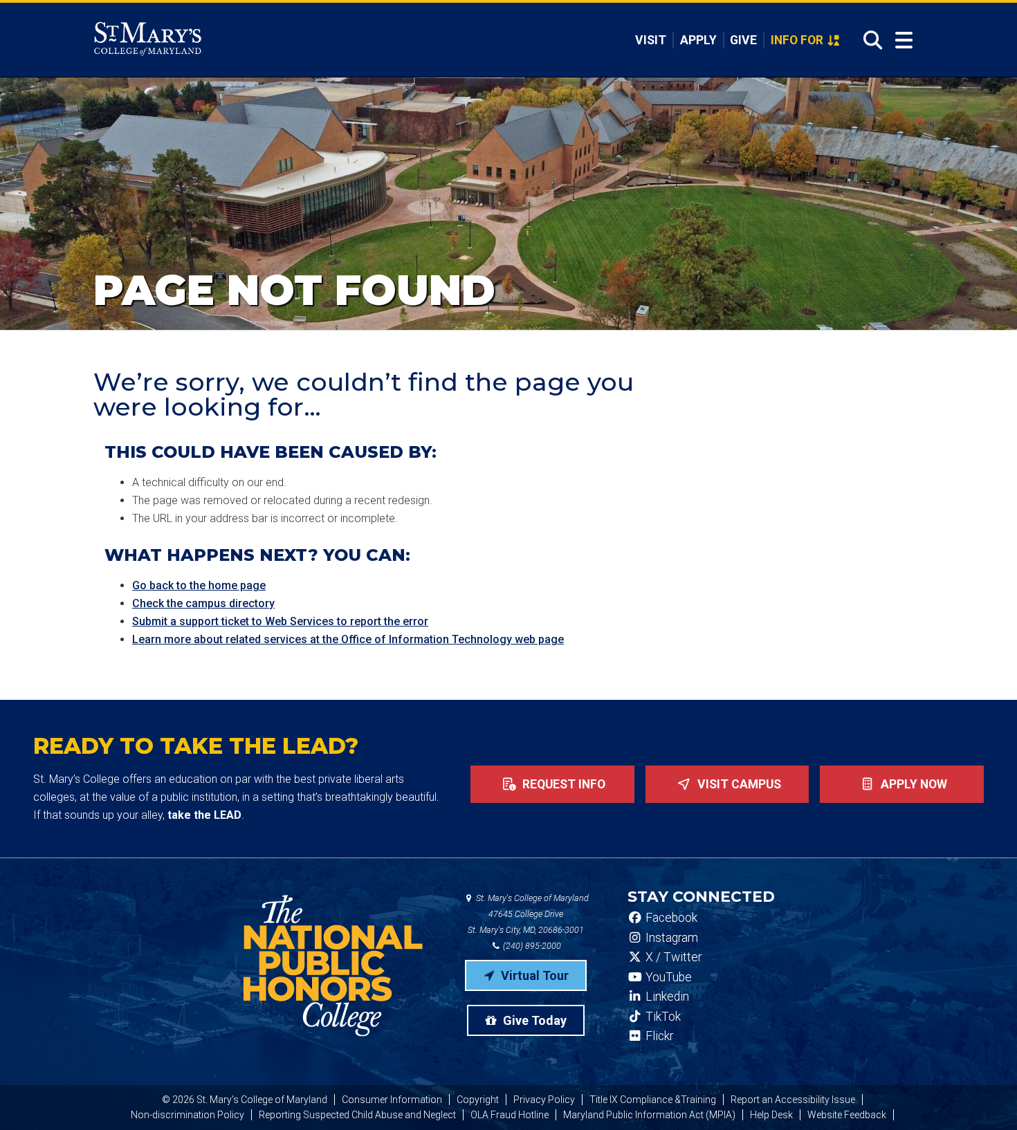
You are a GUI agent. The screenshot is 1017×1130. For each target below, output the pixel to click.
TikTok (662, 1017)
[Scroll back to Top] (983, 1096)
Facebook (670, 918)
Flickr (658, 1036)
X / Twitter (672, 957)
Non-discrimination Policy (187, 1114)
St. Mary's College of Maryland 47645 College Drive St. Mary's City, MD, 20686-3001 (528, 914)
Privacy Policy (544, 1099)
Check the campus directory (203, 603)
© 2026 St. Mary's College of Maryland (244, 1099)
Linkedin (666, 996)
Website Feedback (846, 1114)
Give (743, 40)
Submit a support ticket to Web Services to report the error (280, 621)
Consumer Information (392, 1099)
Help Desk (771, 1114)
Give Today (533, 1020)
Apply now (912, 784)
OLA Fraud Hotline (509, 1114)
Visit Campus (738, 784)
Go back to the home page (199, 585)
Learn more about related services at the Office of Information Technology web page (348, 639)
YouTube (667, 977)
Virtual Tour (533, 975)
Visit (650, 40)
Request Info (562, 784)
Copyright (478, 1099)
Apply (698, 40)
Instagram (670, 938)
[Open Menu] (904, 40)
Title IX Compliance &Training (652, 1099)
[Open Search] (868, 40)
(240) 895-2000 (531, 946)
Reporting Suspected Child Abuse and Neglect (357, 1114)
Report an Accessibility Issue (793, 1099)
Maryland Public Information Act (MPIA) (649, 1114)
